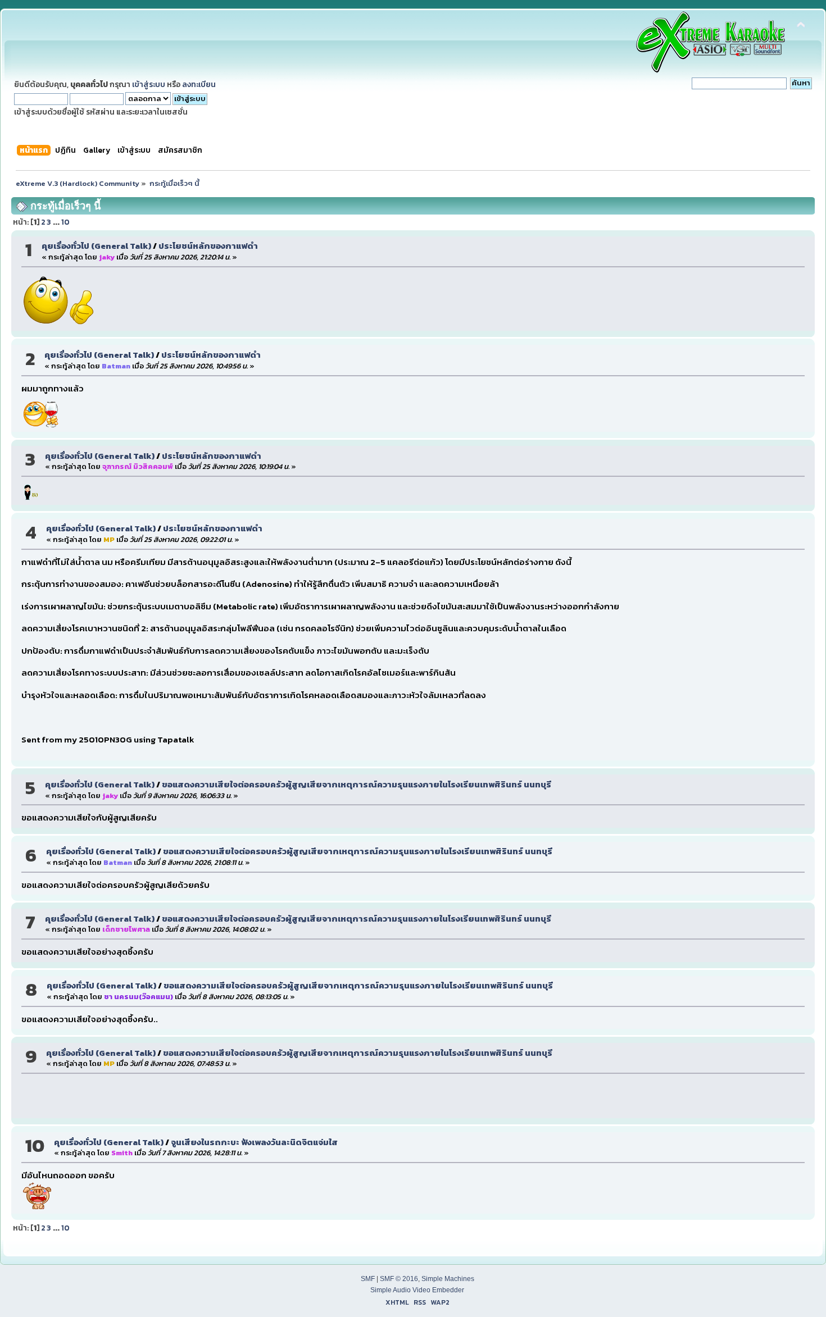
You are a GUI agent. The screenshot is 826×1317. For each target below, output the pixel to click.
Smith (122, 1152)
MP (109, 539)
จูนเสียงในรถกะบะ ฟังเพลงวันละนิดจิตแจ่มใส (254, 1142)
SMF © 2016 (399, 1279)
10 (65, 221)
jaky (107, 257)
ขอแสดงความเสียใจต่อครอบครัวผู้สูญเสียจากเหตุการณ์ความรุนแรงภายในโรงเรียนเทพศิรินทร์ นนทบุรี (356, 784)
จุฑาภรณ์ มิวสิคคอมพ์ (137, 466)
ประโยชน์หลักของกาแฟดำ (208, 245)
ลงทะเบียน (199, 84)
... (57, 221)
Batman (116, 366)
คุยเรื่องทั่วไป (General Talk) (96, 245)
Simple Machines (447, 1279)
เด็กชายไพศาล (126, 929)
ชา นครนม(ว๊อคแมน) (138, 996)
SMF (368, 1279)
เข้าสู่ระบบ (148, 84)
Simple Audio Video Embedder (417, 1290)
